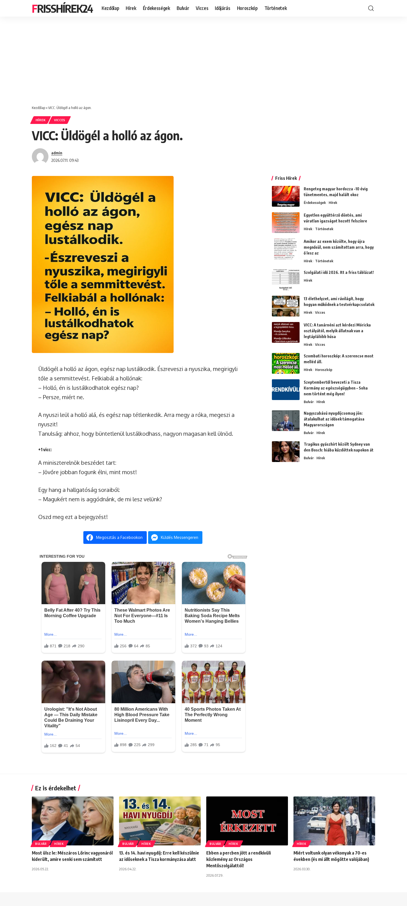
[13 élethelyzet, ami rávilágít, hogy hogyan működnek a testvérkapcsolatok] (286, 306)
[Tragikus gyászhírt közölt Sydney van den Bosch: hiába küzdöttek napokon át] (286, 451)
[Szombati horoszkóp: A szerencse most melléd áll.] (286, 363)
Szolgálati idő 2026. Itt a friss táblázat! (339, 272)
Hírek (41, 120)
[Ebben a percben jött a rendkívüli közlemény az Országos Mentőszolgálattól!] (247, 820)
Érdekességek (315, 202)
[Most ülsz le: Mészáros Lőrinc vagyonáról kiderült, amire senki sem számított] (73, 820)
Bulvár (309, 401)
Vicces (59, 120)
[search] (371, 8)
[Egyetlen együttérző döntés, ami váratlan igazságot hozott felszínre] (286, 222)
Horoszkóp (323, 369)
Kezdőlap (38, 107)
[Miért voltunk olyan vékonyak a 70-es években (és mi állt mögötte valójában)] (334, 820)
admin (56, 152)
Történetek (324, 229)
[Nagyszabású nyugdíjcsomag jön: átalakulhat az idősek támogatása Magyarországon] (286, 420)
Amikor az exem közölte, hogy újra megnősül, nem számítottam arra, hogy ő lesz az (339, 247)
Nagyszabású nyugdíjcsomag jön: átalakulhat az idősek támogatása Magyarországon (334, 419)
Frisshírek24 (62, 8)
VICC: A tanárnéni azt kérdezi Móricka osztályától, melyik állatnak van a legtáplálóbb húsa (337, 331)
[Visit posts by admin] (40, 156)
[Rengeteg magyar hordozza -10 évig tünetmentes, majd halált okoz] (286, 196)
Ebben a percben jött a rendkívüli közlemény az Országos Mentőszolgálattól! (238, 859)
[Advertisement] (203, 58)
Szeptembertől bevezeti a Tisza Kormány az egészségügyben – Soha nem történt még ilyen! (336, 388)
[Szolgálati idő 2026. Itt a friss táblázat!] (286, 279)
